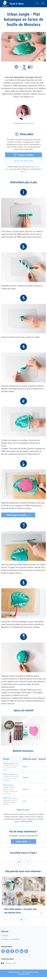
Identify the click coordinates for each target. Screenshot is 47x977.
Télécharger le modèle (16, 515)
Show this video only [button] (23, 161)
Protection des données (30, 972)
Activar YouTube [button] (26, 155)
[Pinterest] (8, 951)
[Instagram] (3, 951)
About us (23, 171)
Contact (4, 935)
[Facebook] (12, 951)
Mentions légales (14, 972)
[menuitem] (23, 935)
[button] (37, 3)
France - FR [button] (10, 963)
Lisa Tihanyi (29, 123)
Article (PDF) (21, 842)
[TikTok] (26, 951)
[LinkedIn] (22, 951)
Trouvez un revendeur (10, 939)
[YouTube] (17, 951)
